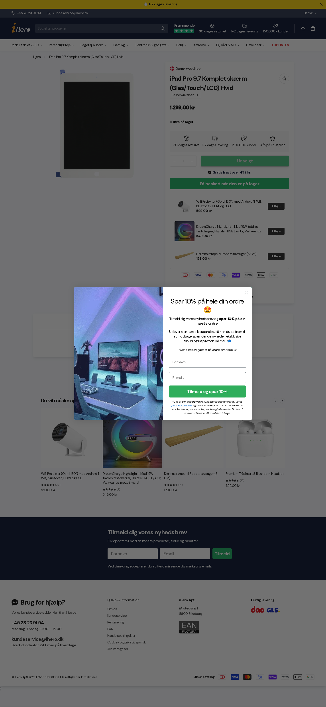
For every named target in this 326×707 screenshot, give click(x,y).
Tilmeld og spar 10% (207, 391)
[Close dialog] (246, 292)
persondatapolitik (181, 405)
